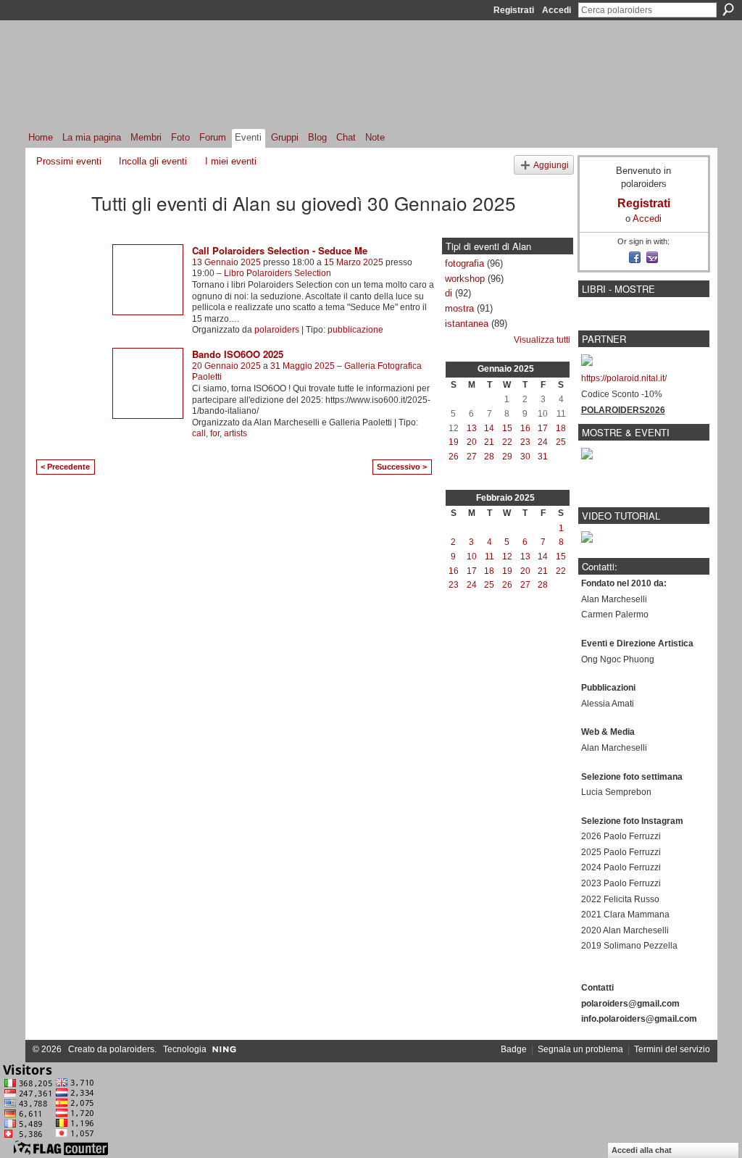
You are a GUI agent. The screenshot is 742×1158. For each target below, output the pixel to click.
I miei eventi (231, 161)
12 (507, 556)
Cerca (728, 9)
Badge (514, 1049)
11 (489, 556)
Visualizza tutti (542, 340)
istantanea (466, 323)
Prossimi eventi (68, 161)
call (199, 433)
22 (507, 442)
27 (472, 456)
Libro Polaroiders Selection (277, 273)
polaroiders (276, 330)
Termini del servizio (672, 1049)
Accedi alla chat (642, 1150)
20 (472, 442)
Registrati (513, 10)
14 (489, 428)
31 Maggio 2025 (302, 366)
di (448, 293)
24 (543, 442)
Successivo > (402, 466)
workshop (465, 278)
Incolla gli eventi (153, 161)
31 (543, 456)
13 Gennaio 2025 (226, 262)
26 (454, 456)
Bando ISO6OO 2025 (237, 354)
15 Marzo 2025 (353, 262)
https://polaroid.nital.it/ (624, 378)
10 (472, 556)
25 (561, 442)
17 (543, 428)
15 (507, 428)
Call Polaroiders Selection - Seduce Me (279, 250)
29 (507, 456)
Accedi (556, 10)
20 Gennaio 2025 (226, 366)
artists (235, 433)
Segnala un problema (580, 1049)
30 (525, 456)
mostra (459, 308)
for (215, 433)
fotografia (464, 263)
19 (454, 442)
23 (525, 442)
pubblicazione (355, 330)
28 (489, 456)
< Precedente (65, 466)
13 (472, 428)
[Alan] (59, 228)
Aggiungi (551, 165)
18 (561, 428)
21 (489, 442)
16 (525, 428)
